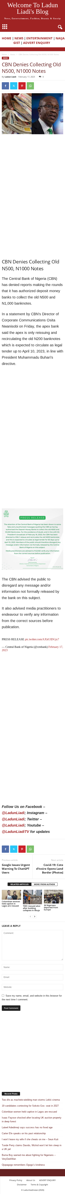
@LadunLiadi (13, 813)
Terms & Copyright (39, 1184)
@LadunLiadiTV (15, 832)
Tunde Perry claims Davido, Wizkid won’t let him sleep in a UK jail (31, 1147)
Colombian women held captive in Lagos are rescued (11, 903)
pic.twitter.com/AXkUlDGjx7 (42, 639)
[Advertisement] (32, 170)
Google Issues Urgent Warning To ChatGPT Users (16, 868)
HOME (6, 38)
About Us (30, 1180)
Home (4, 54)
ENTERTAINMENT (39, 38)
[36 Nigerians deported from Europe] (53, 896)
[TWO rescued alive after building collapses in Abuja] (32, 897)
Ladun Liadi (10, 76)
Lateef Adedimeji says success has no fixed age (27, 1127)
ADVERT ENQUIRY (37, 43)
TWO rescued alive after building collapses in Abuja (31, 908)
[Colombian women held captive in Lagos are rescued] (11, 895)
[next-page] (34, 916)
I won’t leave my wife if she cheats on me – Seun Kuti (30, 1139)
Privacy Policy (15, 1180)
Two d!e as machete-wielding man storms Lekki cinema (31, 1099)
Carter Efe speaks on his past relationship (24, 1133)
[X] (13, 85)
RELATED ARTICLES (19, 884)
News (12, 54)
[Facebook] (5, 85)
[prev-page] (30, 916)
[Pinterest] (22, 85)
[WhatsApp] (30, 85)
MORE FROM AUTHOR (44, 884)
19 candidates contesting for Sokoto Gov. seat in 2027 (30, 1105)
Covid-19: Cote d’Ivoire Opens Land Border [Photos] (49, 868)
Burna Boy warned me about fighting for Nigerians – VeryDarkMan (29, 1157)
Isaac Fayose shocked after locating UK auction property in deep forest (31, 1119)
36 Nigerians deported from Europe (51, 907)
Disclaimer (22, 1184)
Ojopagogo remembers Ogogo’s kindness (23, 1164)
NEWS (18, 38)
